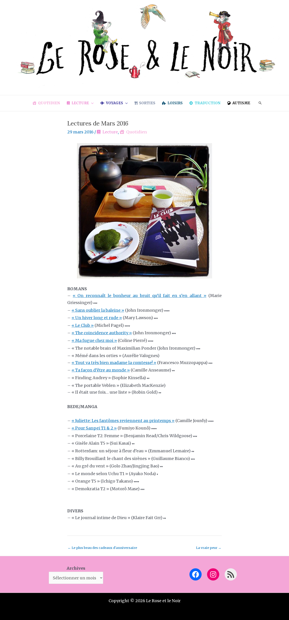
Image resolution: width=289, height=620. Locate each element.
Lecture (110, 132)
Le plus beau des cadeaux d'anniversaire (102, 548)
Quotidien (136, 132)
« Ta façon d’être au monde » (101, 370)
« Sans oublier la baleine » (98, 310)
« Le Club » (83, 325)
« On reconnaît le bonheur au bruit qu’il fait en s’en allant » (139, 295)
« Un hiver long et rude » (97, 317)
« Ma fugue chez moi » (94, 340)
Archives (76, 568)
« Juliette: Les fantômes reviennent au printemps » (123, 420)
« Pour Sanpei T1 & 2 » (94, 428)
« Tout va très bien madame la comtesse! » (114, 362)
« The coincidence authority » (102, 332)
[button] (91, 103)
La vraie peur (208, 548)
